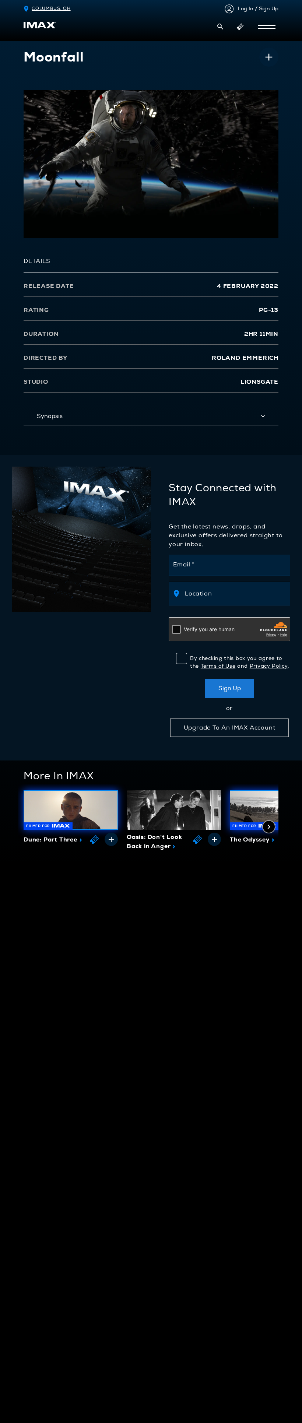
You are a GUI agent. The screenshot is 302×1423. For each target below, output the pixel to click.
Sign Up (229, 688)
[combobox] (233, 593)
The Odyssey (252, 839)
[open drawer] (266, 27)
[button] (220, 26)
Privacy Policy (269, 666)
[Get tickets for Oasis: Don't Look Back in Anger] (197, 839)
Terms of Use (218, 666)
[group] (71, 819)
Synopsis (50, 416)
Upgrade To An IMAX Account (229, 727)
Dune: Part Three (53, 839)
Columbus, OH (51, 8)
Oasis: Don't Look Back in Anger (154, 842)
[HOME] (40, 25)
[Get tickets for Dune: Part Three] (94, 839)
